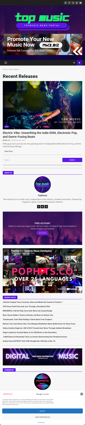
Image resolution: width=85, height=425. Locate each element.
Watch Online (79, 63)
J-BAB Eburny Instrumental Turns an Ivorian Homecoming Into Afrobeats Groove (35, 337)
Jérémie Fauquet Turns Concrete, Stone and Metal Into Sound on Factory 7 (32, 302)
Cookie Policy (41, 422)
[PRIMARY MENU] (6, 63)
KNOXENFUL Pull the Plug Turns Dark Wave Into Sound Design (27, 311)
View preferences (42, 417)
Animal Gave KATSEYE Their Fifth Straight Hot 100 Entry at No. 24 (29, 341)
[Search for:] (32, 160)
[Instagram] (65, 2)
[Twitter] (73, 2)
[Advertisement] (42, 44)
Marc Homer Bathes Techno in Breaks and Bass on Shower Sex (28, 315)
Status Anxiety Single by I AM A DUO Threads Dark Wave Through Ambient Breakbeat (37, 328)
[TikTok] (76, 2)
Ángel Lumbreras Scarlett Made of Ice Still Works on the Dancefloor (30, 332)
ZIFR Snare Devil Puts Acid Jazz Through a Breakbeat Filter (26, 306)
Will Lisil (7, 140)
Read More (9, 151)
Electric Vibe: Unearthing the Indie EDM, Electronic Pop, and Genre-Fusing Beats (42, 105)
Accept (42, 411)
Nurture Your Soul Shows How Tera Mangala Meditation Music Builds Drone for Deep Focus (39, 324)
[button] (82, 394)
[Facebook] (69, 2)
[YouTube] (80, 2)
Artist (6, 126)
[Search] (74, 63)
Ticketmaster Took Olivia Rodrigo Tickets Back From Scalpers (27, 319)
